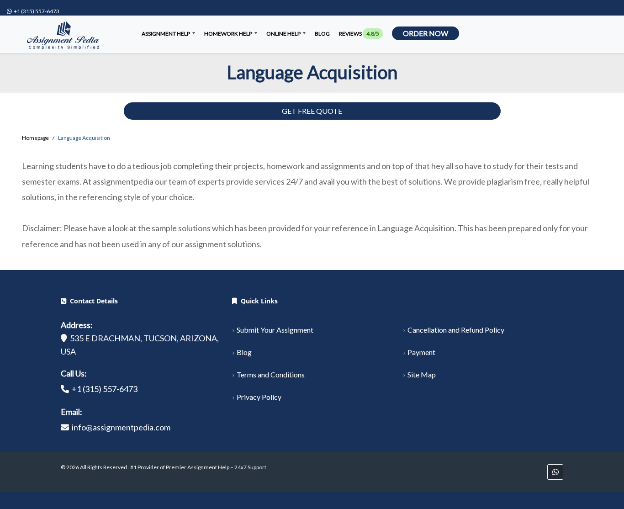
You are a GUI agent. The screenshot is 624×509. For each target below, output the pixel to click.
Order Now (425, 33)
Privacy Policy (259, 396)
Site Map (421, 374)
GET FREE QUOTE (312, 110)
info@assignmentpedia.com (121, 427)
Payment (421, 352)
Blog (322, 33)
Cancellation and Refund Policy (455, 329)
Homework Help (228, 33)
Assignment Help (166, 33)
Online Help (283, 33)
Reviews (359, 33)
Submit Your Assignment (275, 329)
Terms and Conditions (271, 374)
